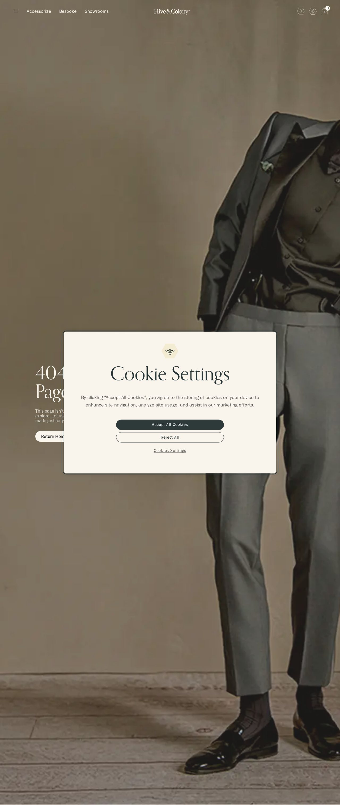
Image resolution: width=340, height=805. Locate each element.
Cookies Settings (170, 450)
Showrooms (97, 11)
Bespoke (67, 11)
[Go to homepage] (172, 12)
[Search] (301, 11)
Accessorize (39, 11)
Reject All (170, 437)
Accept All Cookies (170, 424)
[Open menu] (16, 11)
